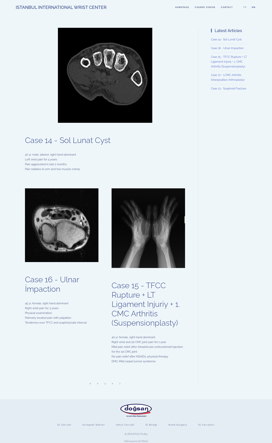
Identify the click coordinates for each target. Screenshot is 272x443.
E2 (139, 441)
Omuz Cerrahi (125, 425)
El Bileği (151, 425)
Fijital (145, 441)
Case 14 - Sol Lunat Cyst (67, 140)
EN (253, 7)
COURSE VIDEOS (205, 7)
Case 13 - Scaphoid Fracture (228, 88)
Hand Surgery (177, 425)
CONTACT (227, 7)
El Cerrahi (64, 425)
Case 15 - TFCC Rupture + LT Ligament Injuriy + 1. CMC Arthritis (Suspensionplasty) (146, 304)
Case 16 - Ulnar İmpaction (52, 284)
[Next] (120, 383)
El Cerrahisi (206, 425)
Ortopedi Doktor (93, 425)
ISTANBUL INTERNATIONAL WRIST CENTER (61, 7)
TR (244, 7)
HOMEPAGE (182, 7)
